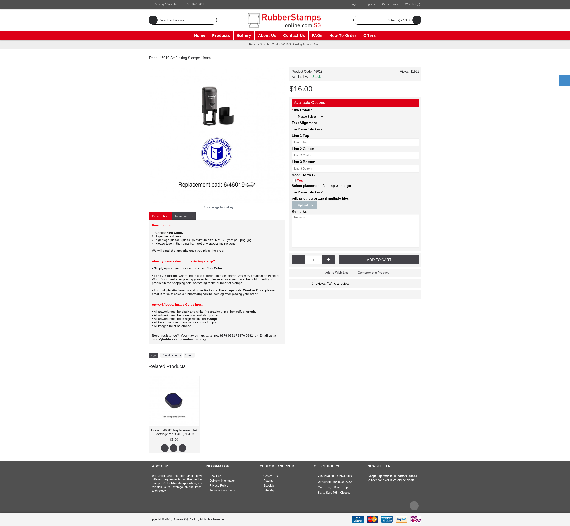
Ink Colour (303, 110)
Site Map (269, 490)
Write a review (338, 283)
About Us (216, 476)
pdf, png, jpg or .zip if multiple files (320, 198)
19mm (189, 355)
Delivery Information (222, 480)
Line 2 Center (303, 149)
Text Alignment (304, 123)
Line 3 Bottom (303, 162)
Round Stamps (171, 355)
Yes (300, 180)
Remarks (299, 211)
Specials (269, 485)
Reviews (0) (184, 216)
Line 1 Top (300, 136)
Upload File (305, 205)
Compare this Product (373, 272)
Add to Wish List (336, 272)
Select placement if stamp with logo (321, 186)
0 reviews (319, 283)
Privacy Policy (219, 485)
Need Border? (304, 175)
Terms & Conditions (222, 490)
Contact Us (270, 476)
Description (160, 216)
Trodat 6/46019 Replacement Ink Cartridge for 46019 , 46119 (174, 432)
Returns (268, 480)
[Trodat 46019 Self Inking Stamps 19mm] (217, 135)
